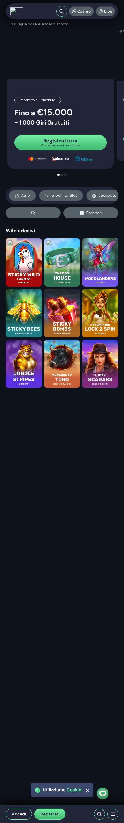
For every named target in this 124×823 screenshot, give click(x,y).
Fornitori (94, 212)
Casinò (84, 11)
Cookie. (74, 790)
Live (108, 11)
